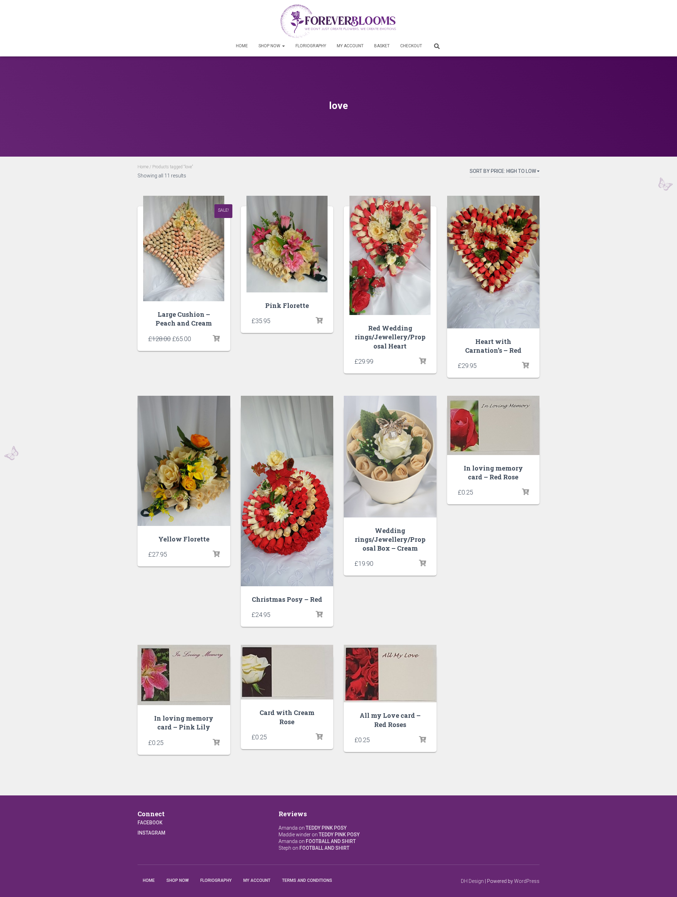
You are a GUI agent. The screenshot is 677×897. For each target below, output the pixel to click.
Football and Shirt (331, 841)
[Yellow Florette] (184, 461)
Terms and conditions (307, 880)
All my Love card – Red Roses (390, 719)
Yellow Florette (183, 539)
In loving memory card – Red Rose (493, 472)
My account (350, 45)
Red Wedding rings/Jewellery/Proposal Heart (390, 337)
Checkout (411, 45)
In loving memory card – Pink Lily (183, 722)
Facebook (150, 822)
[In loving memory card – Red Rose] (493, 425)
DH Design (472, 881)
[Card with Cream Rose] (287, 672)
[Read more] (216, 338)
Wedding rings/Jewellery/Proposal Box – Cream (390, 539)
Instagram (151, 833)
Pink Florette (287, 305)
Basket (382, 45)
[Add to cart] (422, 361)
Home (242, 45)
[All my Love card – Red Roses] (390, 673)
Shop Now (269, 45)
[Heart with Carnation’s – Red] (493, 262)
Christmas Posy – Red (287, 599)
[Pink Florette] (287, 244)
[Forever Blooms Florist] (339, 21)
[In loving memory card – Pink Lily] (184, 675)
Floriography (310, 45)
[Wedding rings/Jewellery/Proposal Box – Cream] (390, 456)
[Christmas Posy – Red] (287, 491)
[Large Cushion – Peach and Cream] (183, 248)
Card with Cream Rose (287, 717)
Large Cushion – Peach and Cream (183, 318)
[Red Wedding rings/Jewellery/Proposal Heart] (390, 255)
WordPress (526, 881)
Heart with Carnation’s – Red (493, 345)
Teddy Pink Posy (326, 828)
